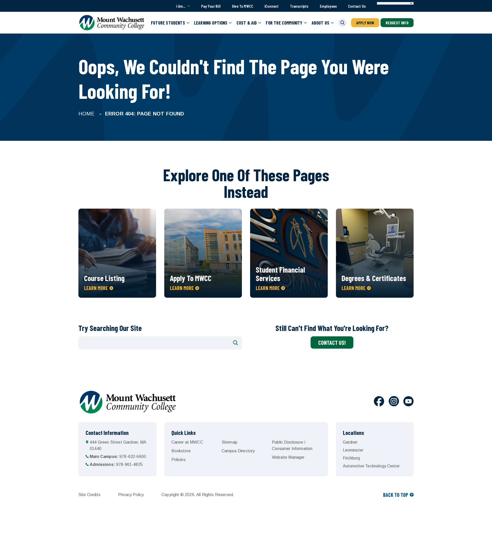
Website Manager (288, 457)
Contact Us (357, 6)
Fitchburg (351, 458)
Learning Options (211, 23)
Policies (178, 459)
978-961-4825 (116, 464)
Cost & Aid (247, 23)
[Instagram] (394, 402)
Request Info (397, 22)
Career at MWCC (187, 442)
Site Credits (89, 494)
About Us (320, 23)
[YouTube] (408, 402)
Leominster (353, 450)
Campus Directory (238, 451)
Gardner (350, 442)
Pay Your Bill (211, 6)
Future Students (168, 23)
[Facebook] (379, 402)
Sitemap (229, 442)
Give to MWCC (242, 6)
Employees (328, 6)
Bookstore (181, 451)
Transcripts (299, 6)
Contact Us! (332, 342)
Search (235, 342)
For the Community (284, 23)
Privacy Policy (131, 494)
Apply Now (365, 22)
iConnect (271, 6)
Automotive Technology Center (371, 466)
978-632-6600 (118, 456)
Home (86, 113)
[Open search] (342, 23)
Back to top (395, 495)
